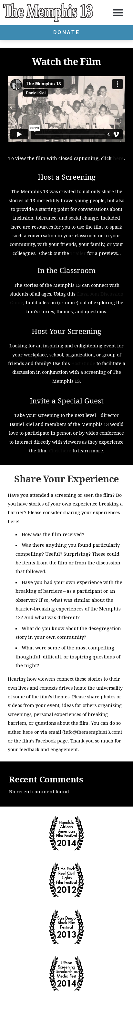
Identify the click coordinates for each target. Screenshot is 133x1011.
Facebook (46, 741)
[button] (118, 12)
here (118, 158)
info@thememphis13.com (92, 732)
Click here (60, 451)
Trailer (78, 253)
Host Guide (83, 363)
